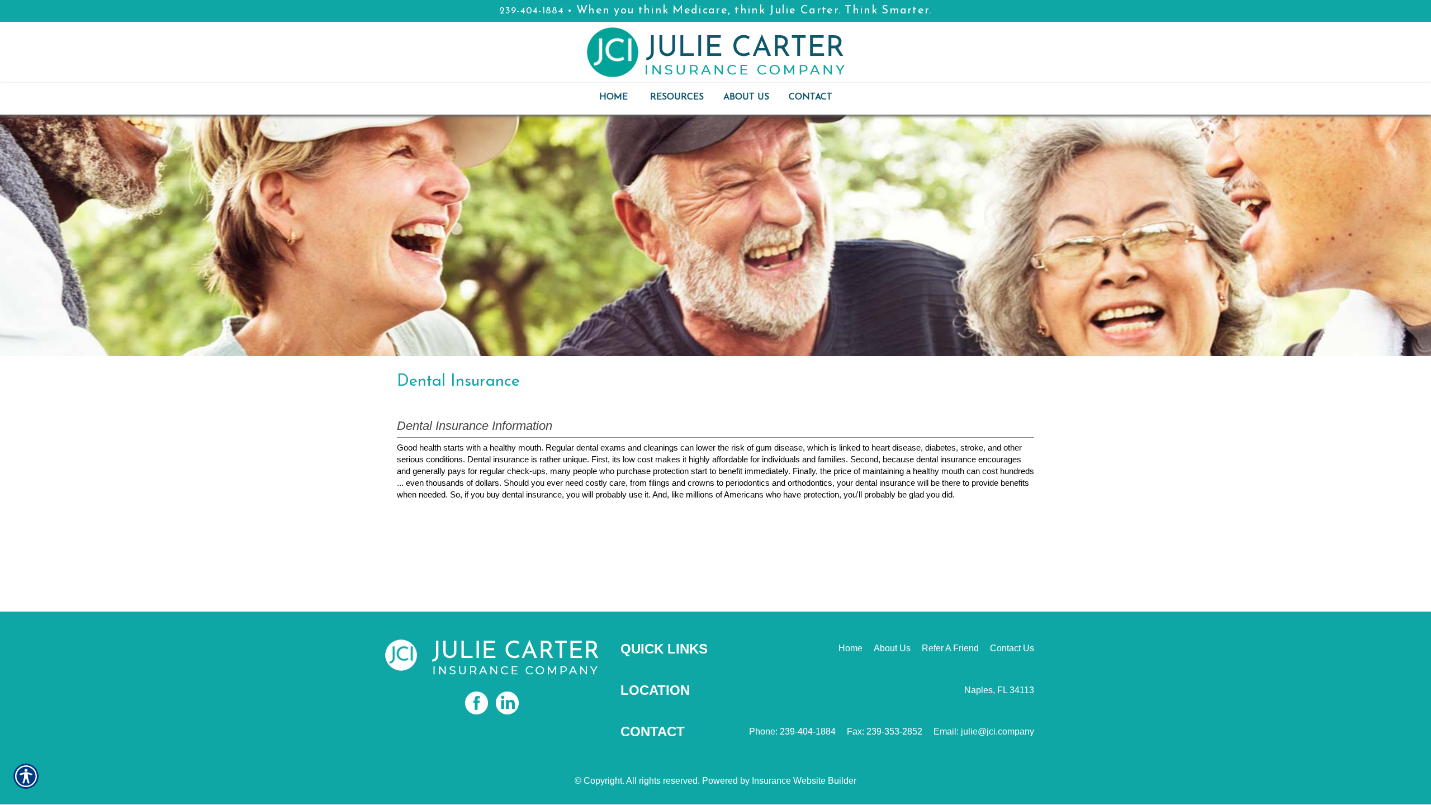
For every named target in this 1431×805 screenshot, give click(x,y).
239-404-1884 (531, 11)
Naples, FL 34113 (999, 690)
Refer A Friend (950, 648)
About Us (892, 648)
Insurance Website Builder (804, 780)
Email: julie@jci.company (984, 731)
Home (850, 648)
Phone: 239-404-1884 (792, 731)
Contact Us (1012, 648)
